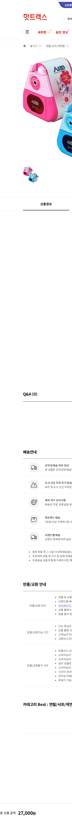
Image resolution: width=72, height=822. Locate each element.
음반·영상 (62, 32)
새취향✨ (44, 32)
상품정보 (46, 204)
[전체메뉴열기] (27, 32)
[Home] (24, 45)
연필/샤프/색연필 (55, 46)
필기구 (33, 46)
